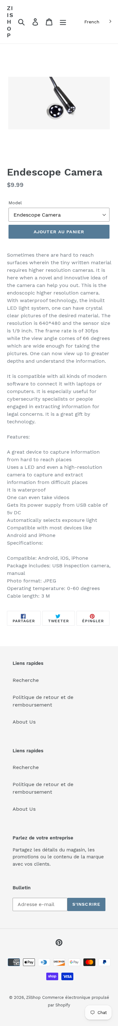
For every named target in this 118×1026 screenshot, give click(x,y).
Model (15, 202)
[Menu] (63, 22)
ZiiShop (10, 22)
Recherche (26, 680)
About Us (24, 722)
